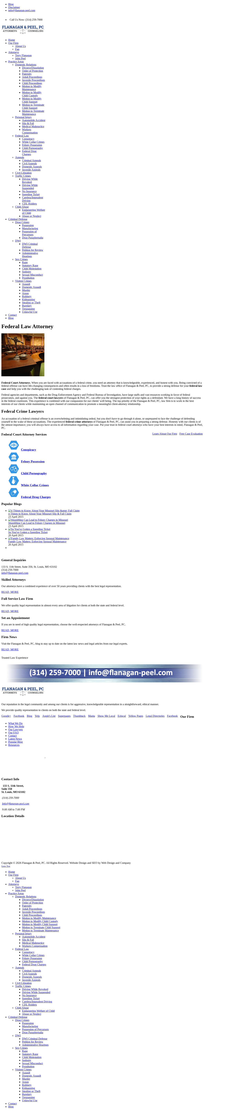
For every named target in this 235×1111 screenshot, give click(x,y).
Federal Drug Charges (36, 497)
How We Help (16, 726)
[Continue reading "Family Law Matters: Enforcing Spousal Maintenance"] (38, 538)
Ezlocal (122, 715)
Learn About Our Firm (164, 433)
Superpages (64, 715)
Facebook (19, 715)
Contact (12, 735)
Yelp (37, 715)
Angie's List (48, 715)
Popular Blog (15, 741)
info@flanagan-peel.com (21, 10)
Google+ (6, 715)
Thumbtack (79, 715)
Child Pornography (34, 473)
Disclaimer (14, 7)
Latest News (15, 738)
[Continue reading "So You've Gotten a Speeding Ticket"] (29, 529)
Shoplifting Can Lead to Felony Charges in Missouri (36, 523)
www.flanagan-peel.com (14, 769)
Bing (29, 715)
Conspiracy (28, 449)
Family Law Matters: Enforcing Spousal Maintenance (37, 541)
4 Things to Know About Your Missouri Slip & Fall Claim (39, 513)
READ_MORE (10, 592)
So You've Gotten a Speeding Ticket (27, 532)
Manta (91, 715)
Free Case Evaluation (191, 433)
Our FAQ (13, 732)
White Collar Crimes (35, 485)
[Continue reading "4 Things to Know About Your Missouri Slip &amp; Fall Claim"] (43, 510)
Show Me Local (106, 715)
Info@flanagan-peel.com (15, 803)
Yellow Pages (135, 715)
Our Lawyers (15, 729)
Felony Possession (33, 461)
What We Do (15, 723)
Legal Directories (155, 715)
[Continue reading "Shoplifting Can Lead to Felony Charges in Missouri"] (38, 519)
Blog (11, 4)
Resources (13, 744)
